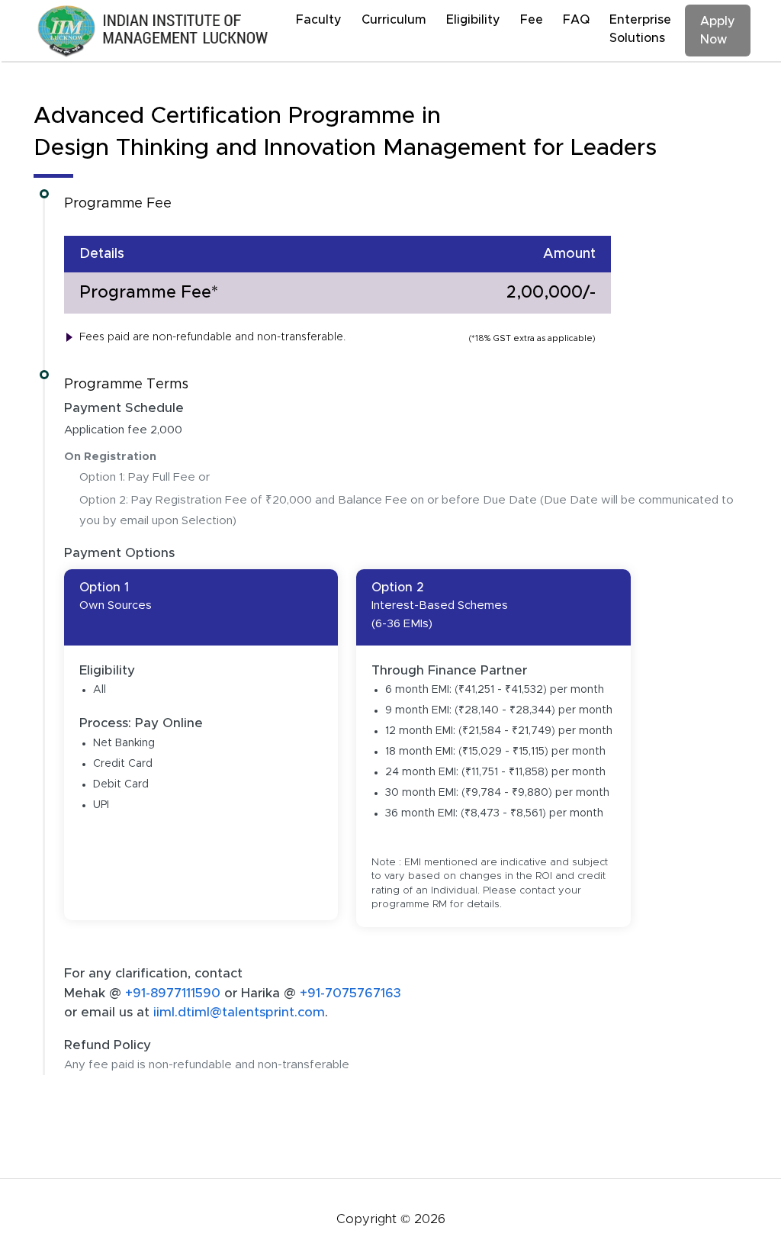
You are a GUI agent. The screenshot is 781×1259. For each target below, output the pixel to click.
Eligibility (473, 20)
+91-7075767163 (350, 993)
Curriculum (394, 20)
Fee (531, 20)
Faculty (319, 20)
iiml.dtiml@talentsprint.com (239, 1012)
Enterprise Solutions (640, 29)
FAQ (576, 20)
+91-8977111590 (174, 993)
